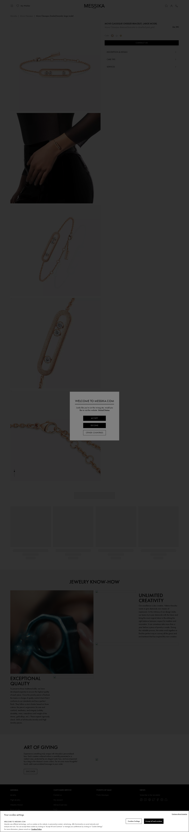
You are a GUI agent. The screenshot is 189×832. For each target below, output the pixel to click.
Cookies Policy (36, 829)
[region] (94, 821)
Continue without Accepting (179, 814)
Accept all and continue (153, 821)
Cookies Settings (134, 821)
